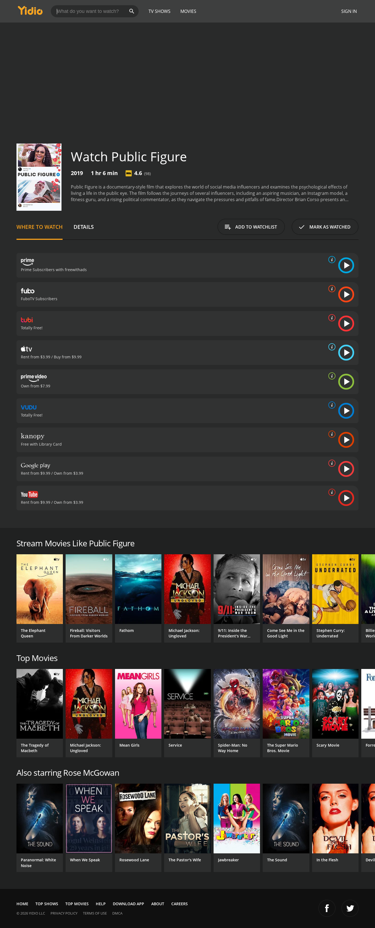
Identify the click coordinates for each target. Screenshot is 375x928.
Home (22, 903)
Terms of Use (95, 913)
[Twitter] (350, 908)
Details (84, 226)
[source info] (330, 259)
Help (101, 903)
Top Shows (46, 903)
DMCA (117, 913)
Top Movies (77, 903)
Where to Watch (39, 226)
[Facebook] (326, 908)
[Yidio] (30, 12)
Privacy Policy (64, 913)
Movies (188, 11)
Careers (179, 903)
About (157, 903)
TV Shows (159, 11)
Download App (128, 903)
